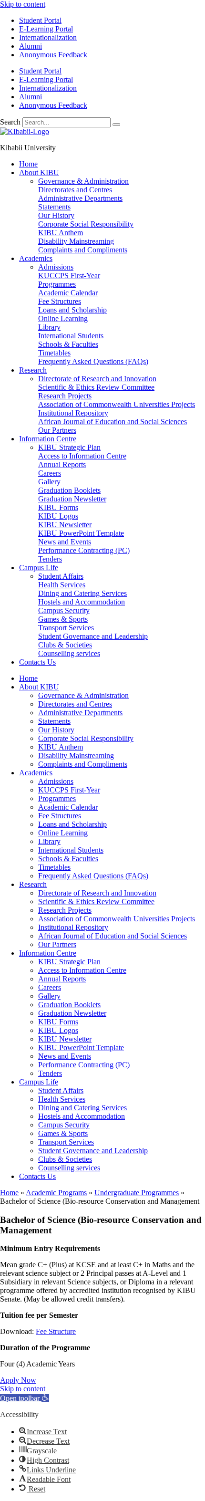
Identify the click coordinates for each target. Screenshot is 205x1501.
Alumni (30, 46)
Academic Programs (56, 1192)
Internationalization (48, 37)
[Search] (116, 124)
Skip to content (22, 4)
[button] (24, 1398)
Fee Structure (56, 1331)
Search (10, 122)
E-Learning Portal (46, 29)
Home (9, 1192)
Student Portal (40, 20)
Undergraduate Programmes (136, 1192)
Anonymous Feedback (53, 55)
